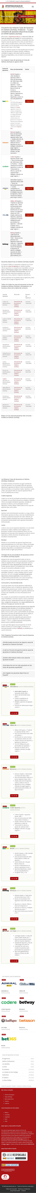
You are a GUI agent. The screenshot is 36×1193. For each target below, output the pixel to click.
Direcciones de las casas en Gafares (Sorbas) (18, 304)
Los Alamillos (18, 1064)
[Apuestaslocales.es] (13, 6)
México (6, 1112)
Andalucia (19, 1086)
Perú (6, 1119)
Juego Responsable (15, 1191)
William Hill (13, 201)
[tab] (18, 643)
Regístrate (29, 101)
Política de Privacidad (11, 1189)
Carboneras (18, 1075)
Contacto (23, 1191)
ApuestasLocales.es (14, 36)
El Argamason (18, 1058)
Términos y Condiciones (24, 1189)
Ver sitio (13, 713)
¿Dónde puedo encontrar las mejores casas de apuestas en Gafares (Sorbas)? (18, 643)
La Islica (18, 1067)
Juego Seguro (6, 1144)
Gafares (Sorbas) (28, 687)
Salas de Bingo (8, 1097)
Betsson (12, 132)
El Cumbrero (18, 1069)
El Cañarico (18, 1077)
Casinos (7, 1101)
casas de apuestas (13, 266)
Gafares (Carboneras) (18, 1061)
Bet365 (12, 74)
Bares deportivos (9, 1099)
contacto (19, 628)
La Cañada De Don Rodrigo (18, 1072)
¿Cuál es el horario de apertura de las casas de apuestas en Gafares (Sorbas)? (18, 651)
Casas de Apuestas (6, 1086)
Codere (12, 157)
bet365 (18, 107)
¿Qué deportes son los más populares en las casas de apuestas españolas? (17, 666)
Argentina (7, 1117)
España (14, 1086)
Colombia (7, 1114)
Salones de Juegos (9, 1094)
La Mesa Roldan (18, 1080)
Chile (6, 1121)
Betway (12, 233)
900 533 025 (31, 1144)
